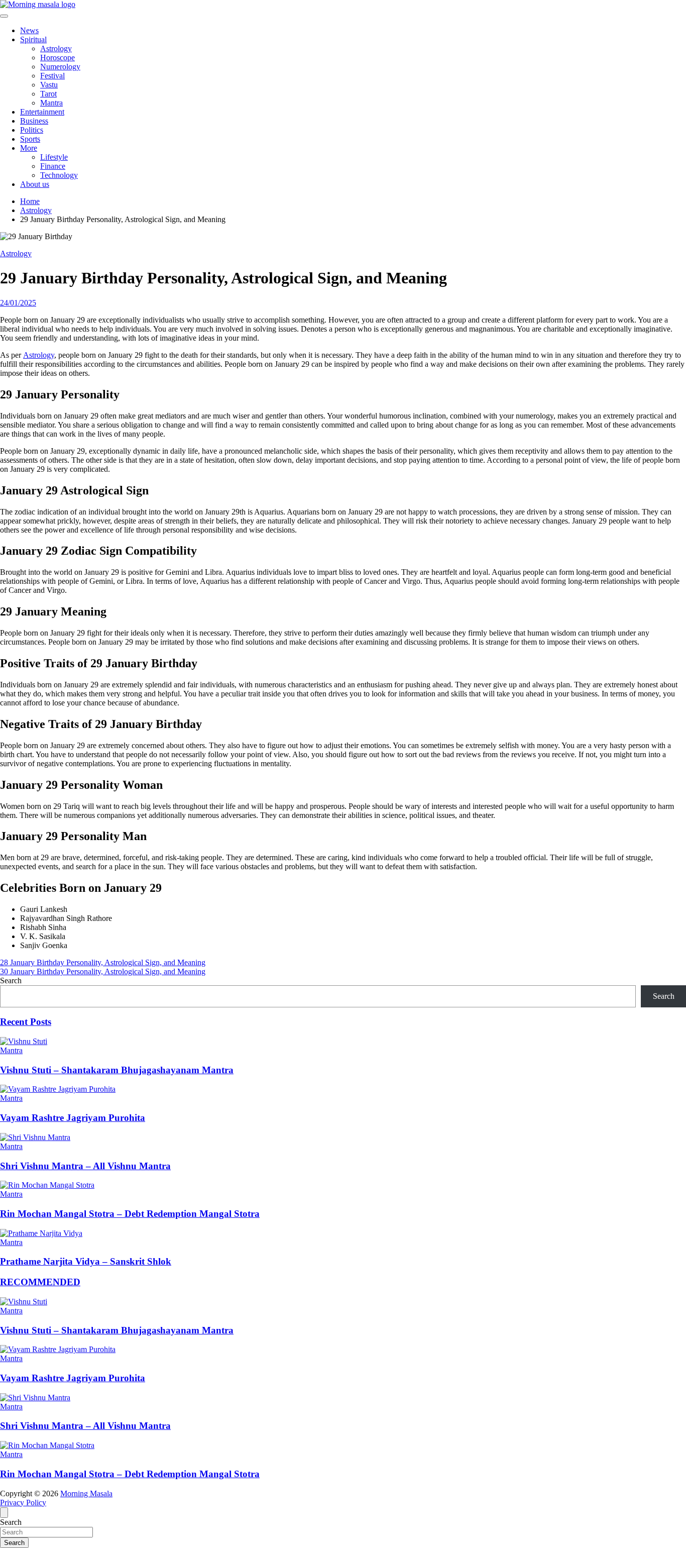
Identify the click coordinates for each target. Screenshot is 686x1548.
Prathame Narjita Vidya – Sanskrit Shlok (85, 1261)
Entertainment (42, 112)
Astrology (56, 48)
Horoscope (57, 57)
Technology (59, 175)
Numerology (60, 66)
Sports (30, 139)
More (28, 148)
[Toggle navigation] (4, 16)
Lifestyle (54, 157)
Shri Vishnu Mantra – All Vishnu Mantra (85, 1166)
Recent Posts (25, 1021)
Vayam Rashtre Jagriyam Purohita (72, 1117)
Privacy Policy (23, 1502)
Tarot (48, 93)
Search (11, 980)
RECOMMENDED (40, 1282)
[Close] (4, 1512)
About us (34, 184)
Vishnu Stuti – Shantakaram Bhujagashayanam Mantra (117, 1070)
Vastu (49, 84)
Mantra (51, 102)
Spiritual (33, 39)
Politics (31, 130)
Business (34, 121)
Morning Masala (86, 1493)
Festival (52, 75)
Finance (52, 166)
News (29, 30)
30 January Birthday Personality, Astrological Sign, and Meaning (102, 971)
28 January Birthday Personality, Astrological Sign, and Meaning (102, 962)
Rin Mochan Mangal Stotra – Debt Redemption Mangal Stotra (130, 1213)
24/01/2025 (18, 302)
